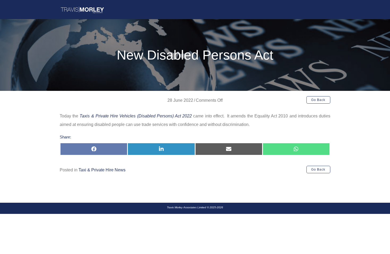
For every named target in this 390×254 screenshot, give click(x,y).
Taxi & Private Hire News (102, 170)
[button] (318, 100)
